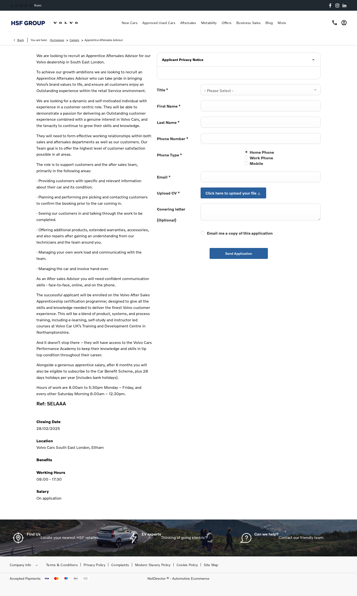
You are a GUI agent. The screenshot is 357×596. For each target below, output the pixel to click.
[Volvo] (65, 23)
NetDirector (157, 578)
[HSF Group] (28, 22)
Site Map (211, 565)
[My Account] (343, 23)
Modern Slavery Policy (153, 565)
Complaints (120, 565)
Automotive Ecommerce (190, 578)
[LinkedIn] (344, 5)
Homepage (57, 40)
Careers (74, 40)
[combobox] (261, 89)
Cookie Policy (187, 565)
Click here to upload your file (230, 193)
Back (20, 40)
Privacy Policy (94, 565)
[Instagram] (337, 5)
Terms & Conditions (62, 565)
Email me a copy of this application (240, 233)
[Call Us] (334, 23)
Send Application (238, 253)
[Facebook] (330, 5)
